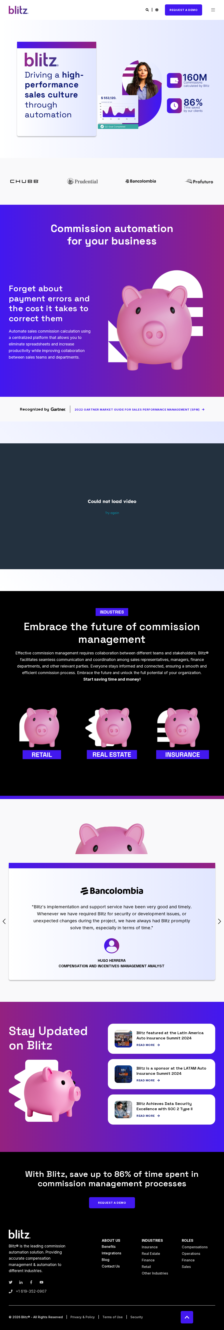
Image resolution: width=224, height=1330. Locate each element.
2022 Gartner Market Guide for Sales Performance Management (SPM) (137, 409)
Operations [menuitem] (191, 1253)
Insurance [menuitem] (150, 1247)
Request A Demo (184, 10)
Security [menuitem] (136, 1317)
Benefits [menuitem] (109, 1246)
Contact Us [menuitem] (111, 1266)
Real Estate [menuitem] (151, 1253)
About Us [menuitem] (111, 1240)
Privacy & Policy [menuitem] (82, 1317)
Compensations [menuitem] (195, 1247)
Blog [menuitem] (105, 1259)
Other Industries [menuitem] (155, 1273)
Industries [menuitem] (152, 1240)
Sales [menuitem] (186, 1266)
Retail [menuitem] (146, 1266)
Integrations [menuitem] (111, 1253)
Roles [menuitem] (187, 1240)
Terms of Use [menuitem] (112, 1317)
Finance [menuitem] (148, 1260)
